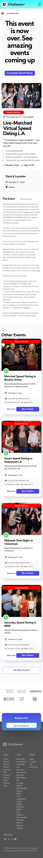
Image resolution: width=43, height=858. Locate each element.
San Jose (20, 775)
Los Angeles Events (13, 13)
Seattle (19, 785)
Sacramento (21, 772)
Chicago (19, 783)
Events (6, 761)
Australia (33, 767)
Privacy (6, 777)
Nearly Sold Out (13, 112)
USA (31, 759)
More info (11, 409)
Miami (19, 793)
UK (31, 764)
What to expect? (26, 199)
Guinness (7, 769)
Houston (20, 807)
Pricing (6, 783)
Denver (19, 822)
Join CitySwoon (21, 726)
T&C (5, 772)
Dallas (19, 809)
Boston (19, 791)
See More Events (21, 670)
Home (6, 759)
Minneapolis (21, 817)
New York (20, 759)
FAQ (5, 780)
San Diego (20, 764)
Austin (19, 804)
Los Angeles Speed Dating (20, 73)
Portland (20, 820)
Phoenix (19, 825)
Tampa (19, 801)
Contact (6, 775)
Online (6, 764)
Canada (33, 761)
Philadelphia (21, 788)
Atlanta (19, 828)
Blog (5, 785)
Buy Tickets (27, 409)
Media (6, 767)
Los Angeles (21, 761)
